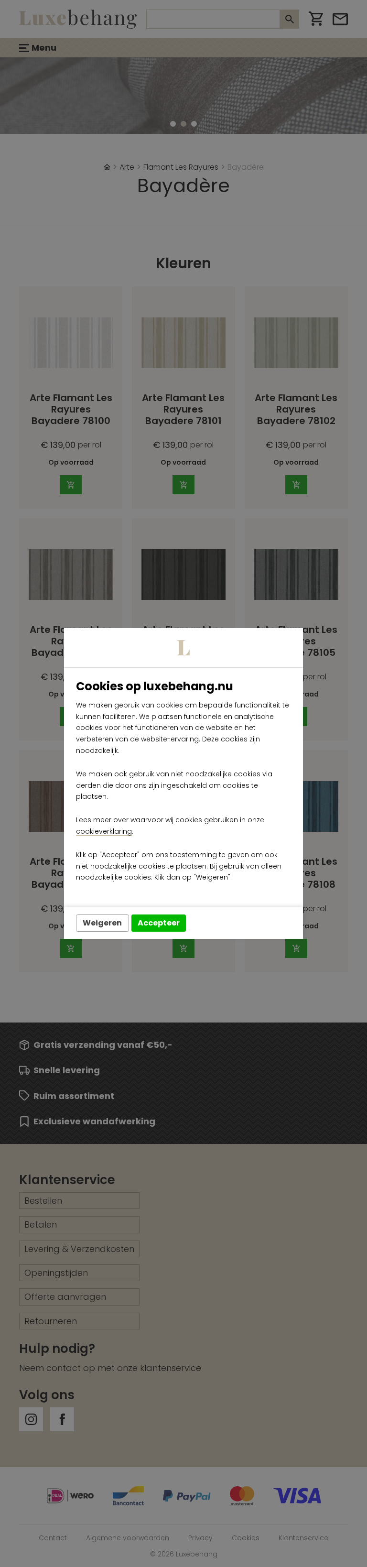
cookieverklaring (104, 831)
